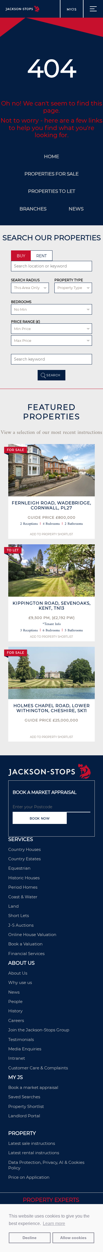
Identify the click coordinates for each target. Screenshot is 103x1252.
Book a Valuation (25, 944)
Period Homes (22, 887)
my (72, 9)
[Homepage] (49, 777)
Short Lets (18, 915)
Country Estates (24, 858)
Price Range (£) (25, 321)
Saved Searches (24, 1096)
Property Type (68, 280)
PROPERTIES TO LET (51, 191)
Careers (16, 1020)
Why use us (20, 982)
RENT (41, 255)
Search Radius (25, 280)
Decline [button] (30, 1237)
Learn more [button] (54, 1223)
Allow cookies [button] (73, 1237)
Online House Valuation (32, 934)
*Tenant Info (52, 624)
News (14, 992)
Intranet (16, 1058)
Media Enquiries (24, 1048)
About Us (17, 973)
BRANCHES (33, 209)
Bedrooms (21, 302)
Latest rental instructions (33, 1152)
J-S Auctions (21, 925)
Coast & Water (22, 896)
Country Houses (24, 849)
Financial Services (26, 953)
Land (13, 906)
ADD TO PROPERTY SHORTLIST (51, 534)
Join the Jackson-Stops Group (38, 1029)
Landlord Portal (24, 1115)
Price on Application (28, 1177)
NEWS (76, 209)
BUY (21, 255)
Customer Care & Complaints (38, 1067)
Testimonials (21, 1039)
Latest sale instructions (31, 1143)
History (15, 1010)
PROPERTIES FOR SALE (51, 174)
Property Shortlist (26, 1106)
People (15, 1001)
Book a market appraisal (33, 1087)
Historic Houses (24, 877)
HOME (51, 156)
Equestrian (19, 868)
